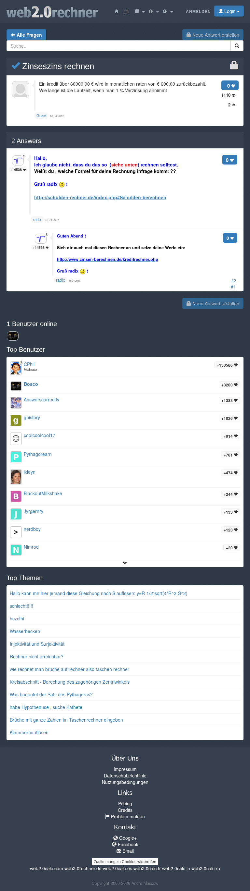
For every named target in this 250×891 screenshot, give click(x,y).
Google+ (127, 838)
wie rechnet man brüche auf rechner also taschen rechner (69, 669)
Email (127, 851)
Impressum (125, 769)
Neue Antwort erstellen (215, 34)
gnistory (32, 417)
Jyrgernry (33, 511)
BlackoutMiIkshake (43, 493)
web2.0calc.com (46, 868)
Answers (26, 140)
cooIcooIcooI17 (39, 435)
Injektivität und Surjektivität (37, 644)
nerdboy (32, 529)
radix (60, 280)
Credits (125, 810)
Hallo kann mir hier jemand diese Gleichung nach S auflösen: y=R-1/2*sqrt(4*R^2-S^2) (99, 593)
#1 (233, 286)
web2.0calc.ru (205, 868)
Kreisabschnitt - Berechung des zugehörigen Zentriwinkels (70, 681)
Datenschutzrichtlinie (125, 775)
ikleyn (29, 472)
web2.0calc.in (176, 868)
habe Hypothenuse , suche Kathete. (47, 707)
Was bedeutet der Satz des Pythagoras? (51, 694)
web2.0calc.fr (147, 868)
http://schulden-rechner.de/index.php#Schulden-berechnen (100, 197)
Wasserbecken (25, 631)
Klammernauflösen (29, 732)
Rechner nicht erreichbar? (36, 656)
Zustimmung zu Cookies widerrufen (125, 861)
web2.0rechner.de (83, 868)
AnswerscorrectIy (41, 399)
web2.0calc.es (117, 868)
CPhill (29, 364)
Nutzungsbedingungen (125, 782)
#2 (233, 281)
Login (230, 11)
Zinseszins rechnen (57, 66)
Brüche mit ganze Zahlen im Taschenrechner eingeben (66, 719)
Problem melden (127, 816)
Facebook (127, 844)
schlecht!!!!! (21, 606)
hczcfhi (17, 618)
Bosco (31, 384)
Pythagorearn (38, 454)
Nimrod (31, 546)
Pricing (125, 803)
